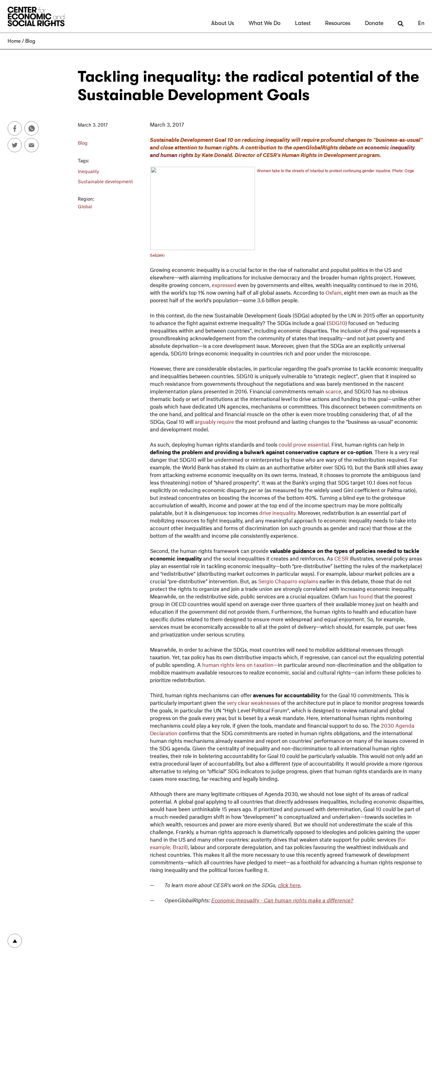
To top (15, 941)
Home (14, 41)
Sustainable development (105, 181)
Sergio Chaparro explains (288, 581)
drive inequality (277, 513)
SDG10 (336, 323)
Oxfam (333, 292)
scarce (333, 391)
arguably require (214, 421)
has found (361, 596)
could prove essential (304, 444)
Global (85, 206)
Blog (30, 41)
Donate (374, 23)
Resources (337, 23)
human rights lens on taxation (238, 664)
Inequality (88, 171)
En (421, 23)
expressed (224, 285)
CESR (341, 558)
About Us (222, 23)
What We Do (265, 23)
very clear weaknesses (253, 702)
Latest (303, 23)
